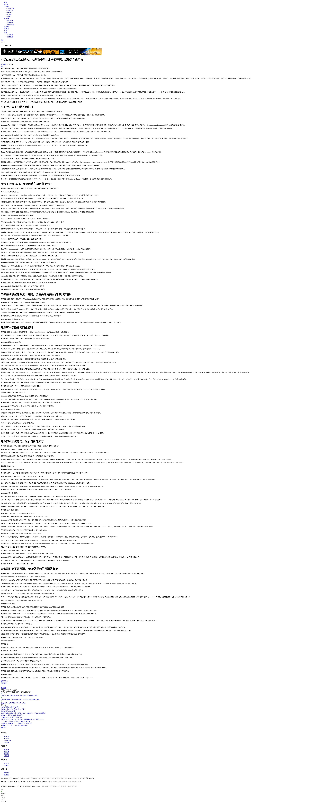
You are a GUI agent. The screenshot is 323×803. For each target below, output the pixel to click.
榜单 (5, 33)
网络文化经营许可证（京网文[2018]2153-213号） (67, 781)
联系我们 (6, 738)
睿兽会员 (6, 750)
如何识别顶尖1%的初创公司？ (10, 707)
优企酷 (9, 14)
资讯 (5, 2)
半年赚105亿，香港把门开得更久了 (11, 717)
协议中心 (6, 775)
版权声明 (6, 773)
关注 (2, 66)
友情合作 (6, 765)
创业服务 (6, 6)
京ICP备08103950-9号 (57, 778)
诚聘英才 (6, 742)
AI (6, 681)
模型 (2, 681)
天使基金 (10, 12)
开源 (4, 681)
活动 (5, 30)
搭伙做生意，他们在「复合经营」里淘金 (13, 709)
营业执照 (63, 786)
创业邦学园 (10, 8)
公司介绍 (6, 736)
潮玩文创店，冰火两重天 (8, 711)
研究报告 (6, 756)
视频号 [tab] (3, 795)
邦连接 (6, 4)
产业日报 (6, 752)
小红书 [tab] (3, 797)
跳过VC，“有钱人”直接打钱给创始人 (12, 715)
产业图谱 (6, 754)
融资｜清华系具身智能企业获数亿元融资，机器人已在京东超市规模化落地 (23, 713)
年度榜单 (10, 35)
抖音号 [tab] (3, 799)
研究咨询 (6, 26)
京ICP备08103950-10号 (70, 778)
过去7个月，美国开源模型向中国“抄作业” (13, 703)
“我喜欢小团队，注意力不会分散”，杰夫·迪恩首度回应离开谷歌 (20, 699)
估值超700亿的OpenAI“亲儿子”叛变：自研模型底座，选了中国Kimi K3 (22, 719)
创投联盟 (10, 20)
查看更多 (3, 727)
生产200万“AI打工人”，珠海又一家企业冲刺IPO (15, 721)
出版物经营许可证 (72, 786)
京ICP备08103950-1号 (45, 778)
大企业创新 (10, 24)
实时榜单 (10, 37)
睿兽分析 (6, 28)
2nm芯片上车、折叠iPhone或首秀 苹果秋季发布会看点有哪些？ (20, 695)
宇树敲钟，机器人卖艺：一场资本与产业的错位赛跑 (16, 723)
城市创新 (10, 22)
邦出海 (9, 16)
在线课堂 (10, 10)
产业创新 (6, 18)
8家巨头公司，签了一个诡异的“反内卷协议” (15, 725)
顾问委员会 (7, 740)
